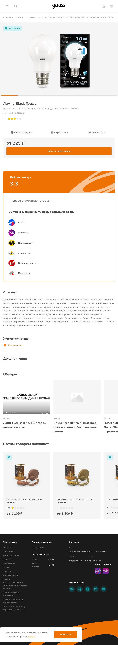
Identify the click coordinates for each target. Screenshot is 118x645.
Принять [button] (65, 634)
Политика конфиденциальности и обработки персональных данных (15, 584)
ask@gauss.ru (75, 560)
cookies (31, 636)
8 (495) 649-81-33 (93, 560)
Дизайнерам (9, 563)
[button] (7, 6)
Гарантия (7, 559)
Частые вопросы (10, 575)
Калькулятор (38, 547)
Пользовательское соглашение (11, 594)
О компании (8, 551)
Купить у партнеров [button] (59, 151)
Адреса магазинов (12, 555)
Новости (7, 571)
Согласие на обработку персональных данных (14, 608)
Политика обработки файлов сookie (13, 601)
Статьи (6, 567)
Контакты (7, 547)
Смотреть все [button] (15, 345)
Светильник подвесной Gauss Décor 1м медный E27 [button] (25, 500)
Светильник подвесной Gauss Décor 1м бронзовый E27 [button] (75, 500)
